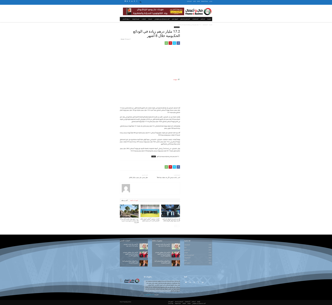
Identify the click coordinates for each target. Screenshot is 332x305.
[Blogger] (203, 282)
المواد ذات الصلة (134, 200)
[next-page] (175, 226)
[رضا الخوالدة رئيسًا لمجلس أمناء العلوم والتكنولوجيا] (143, 263)
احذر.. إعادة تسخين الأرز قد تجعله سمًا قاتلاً (168, 177)
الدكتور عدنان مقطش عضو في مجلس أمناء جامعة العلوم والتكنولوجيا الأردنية (130, 254)
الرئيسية (210, 25)
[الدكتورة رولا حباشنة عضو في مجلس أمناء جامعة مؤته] (143, 246)
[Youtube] (125, 1)
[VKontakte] (186, 282)
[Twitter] (130, 1)
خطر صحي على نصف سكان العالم (138, 177)
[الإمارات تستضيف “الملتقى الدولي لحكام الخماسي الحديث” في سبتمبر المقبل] (149, 211)
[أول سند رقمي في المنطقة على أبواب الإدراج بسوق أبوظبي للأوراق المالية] (170, 211)
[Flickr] (194, 282)
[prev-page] (178, 226)
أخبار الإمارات (205, 25)
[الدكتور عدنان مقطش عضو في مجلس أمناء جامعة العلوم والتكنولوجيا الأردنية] (143, 254)
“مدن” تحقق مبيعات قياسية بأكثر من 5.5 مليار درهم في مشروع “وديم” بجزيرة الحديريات (129, 220)
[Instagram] (134, 1)
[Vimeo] (127, 1)
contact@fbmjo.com (149, 295)
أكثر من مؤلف (124, 200)
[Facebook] (137, 1)
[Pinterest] (170, 43)
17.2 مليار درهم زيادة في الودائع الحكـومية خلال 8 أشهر (168, 156)
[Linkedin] (132, 1)
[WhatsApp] (166, 43)
